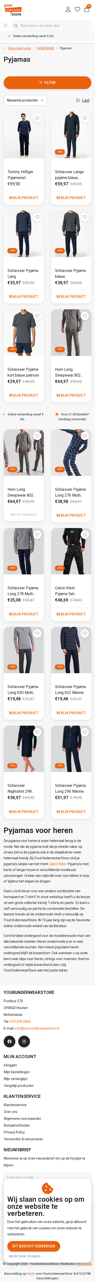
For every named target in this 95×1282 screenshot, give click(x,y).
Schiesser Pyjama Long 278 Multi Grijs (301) (23, 591)
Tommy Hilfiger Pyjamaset (20, 175)
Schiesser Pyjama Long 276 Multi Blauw (70, 492)
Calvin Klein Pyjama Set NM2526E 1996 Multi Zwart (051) (69, 591)
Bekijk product (23, 198)
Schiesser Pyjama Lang (23, 273)
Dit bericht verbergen (33, 1246)
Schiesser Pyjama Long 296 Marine (70, 788)
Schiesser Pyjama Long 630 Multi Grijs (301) (23, 690)
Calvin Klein (57, 864)
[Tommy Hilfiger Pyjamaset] (24, 135)
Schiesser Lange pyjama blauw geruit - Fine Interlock (69, 175)
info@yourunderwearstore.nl (37, 1028)
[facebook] (9, 1041)
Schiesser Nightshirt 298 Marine (20, 788)
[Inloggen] (68, 10)
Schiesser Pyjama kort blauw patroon (23, 372)
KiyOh (31, 1273)
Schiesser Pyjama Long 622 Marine (70, 689)
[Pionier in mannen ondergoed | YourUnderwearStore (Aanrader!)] (13, 9)
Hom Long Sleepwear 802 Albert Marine (20, 492)
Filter (50, 83)
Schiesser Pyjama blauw (70, 273)
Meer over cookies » (25, 1256)
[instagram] (24, 1041)
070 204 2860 (20, 1021)
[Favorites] (77, 10)
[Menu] (5, 26)
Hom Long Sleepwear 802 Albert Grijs (68, 372)
